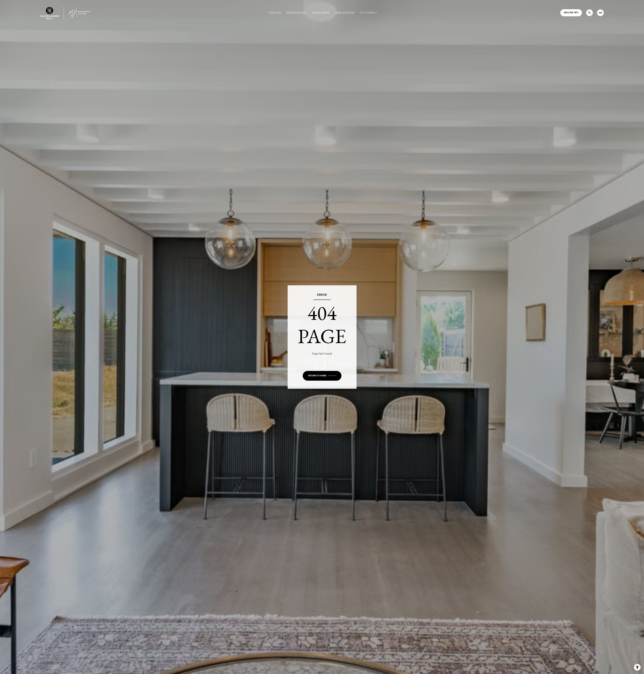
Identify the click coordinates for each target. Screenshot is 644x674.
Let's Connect (368, 12)
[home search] (589, 12)
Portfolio (275, 12)
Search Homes (320, 12)
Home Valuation (344, 12)
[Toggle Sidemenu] (600, 12)
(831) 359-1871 (571, 12)
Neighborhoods (296, 12)
